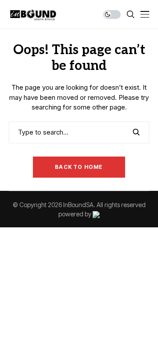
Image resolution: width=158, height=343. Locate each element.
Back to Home (79, 167)
